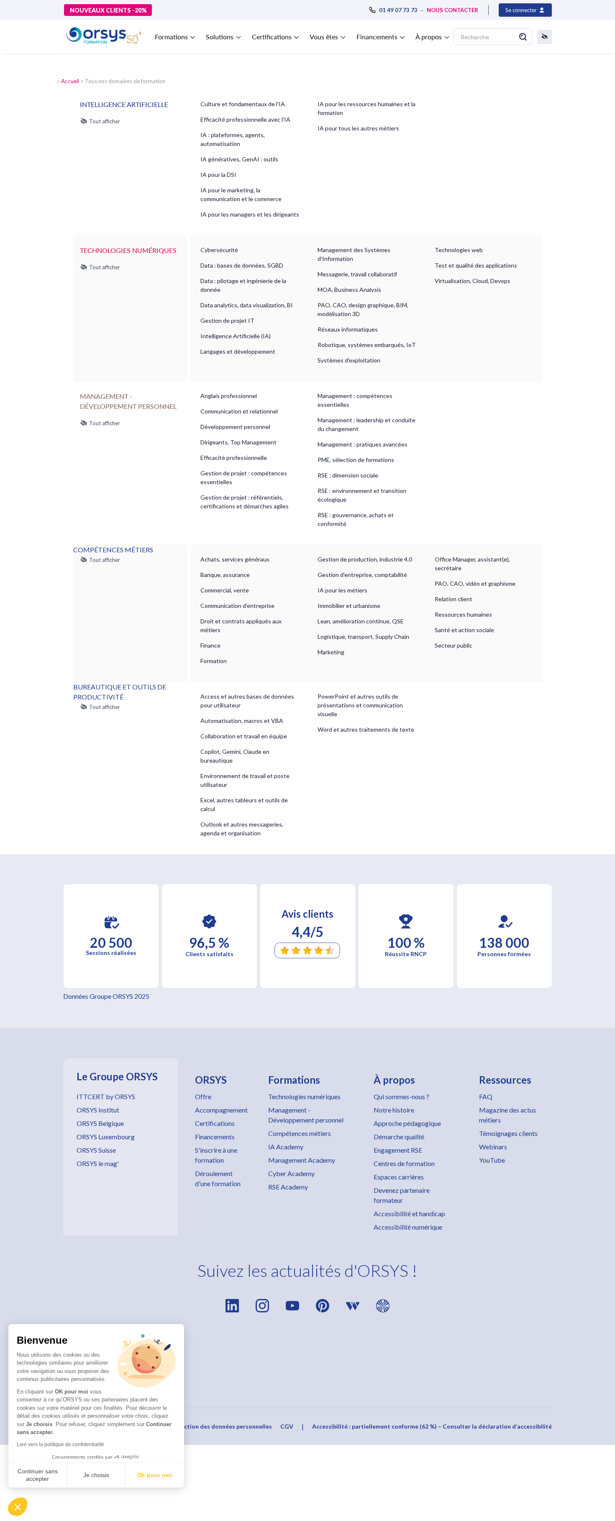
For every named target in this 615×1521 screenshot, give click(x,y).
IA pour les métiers (342, 590)
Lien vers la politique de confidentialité (60, 1444)
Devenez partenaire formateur (402, 1195)
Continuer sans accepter (38, 1475)
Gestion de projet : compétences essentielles (243, 477)
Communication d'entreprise (237, 605)
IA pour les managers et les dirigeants (249, 214)
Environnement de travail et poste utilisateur (245, 780)
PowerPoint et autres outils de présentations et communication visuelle (360, 705)
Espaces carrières (399, 1177)
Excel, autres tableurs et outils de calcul (244, 804)
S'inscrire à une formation (216, 1155)
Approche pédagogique (407, 1123)
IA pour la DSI (218, 174)
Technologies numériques (304, 1096)
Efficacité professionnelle (233, 457)
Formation (213, 660)
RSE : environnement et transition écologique (362, 495)
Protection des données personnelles (220, 1426)
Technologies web (459, 249)
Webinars (493, 1147)
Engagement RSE (398, 1150)
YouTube (492, 1160)
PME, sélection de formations (356, 459)
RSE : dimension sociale (348, 475)
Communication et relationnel (239, 411)
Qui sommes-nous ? (401, 1096)
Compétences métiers (299, 1133)
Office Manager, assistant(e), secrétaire (472, 564)
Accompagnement (221, 1110)
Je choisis (96, 1475)
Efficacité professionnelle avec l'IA (245, 119)
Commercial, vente (224, 590)
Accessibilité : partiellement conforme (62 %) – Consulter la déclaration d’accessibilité (432, 1426)
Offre (203, 1096)
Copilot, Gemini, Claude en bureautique (234, 756)
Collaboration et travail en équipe (243, 736)
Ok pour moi (154, 1475)
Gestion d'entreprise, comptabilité (362, 574)
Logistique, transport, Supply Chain (363, 636)
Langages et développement (237, 351)
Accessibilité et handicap (409, 1213)
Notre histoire (394, 1110)
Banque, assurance (225, 574)
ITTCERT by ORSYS (106, 1096)
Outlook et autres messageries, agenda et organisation (241, 829)
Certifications (215, 1123)
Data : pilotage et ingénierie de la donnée (243, 285)
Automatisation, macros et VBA (241, 720)
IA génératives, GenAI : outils (239, 159)
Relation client (453, 598)
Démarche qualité (399, 1137)
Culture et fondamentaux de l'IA (242, 103)
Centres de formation (404, 1163)
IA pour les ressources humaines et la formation (366, 108)
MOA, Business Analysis (349, 289)
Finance (210, 645)
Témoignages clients (508, 1133)
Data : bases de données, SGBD (241, 265)
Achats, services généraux (234, 559)
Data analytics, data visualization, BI (246, 305)
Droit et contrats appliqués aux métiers (241, 625)
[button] (18, 1507)
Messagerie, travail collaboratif (357, 274)
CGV (286, 1426)
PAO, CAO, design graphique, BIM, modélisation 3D (363, 309)
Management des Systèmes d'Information (354, 254)
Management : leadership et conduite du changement (366, 424)
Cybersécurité (219, 249)
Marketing (331, 652)
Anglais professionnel (228, 395)
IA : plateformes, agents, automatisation (232, 139)
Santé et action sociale (464, 629)
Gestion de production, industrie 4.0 (365, 559)
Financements (215, 1137)
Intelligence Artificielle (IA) (235, 335)
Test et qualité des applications (476, 265)
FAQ (485, 1096)
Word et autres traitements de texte (366, 729)
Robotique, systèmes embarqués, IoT (367, 344)
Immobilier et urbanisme (349, 605)
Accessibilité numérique (408, 1227)
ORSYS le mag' (98, 1163)
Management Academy (301, 1160)
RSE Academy (288, 1187)
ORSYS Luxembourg (106, 1137)
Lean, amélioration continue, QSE (361, 621)
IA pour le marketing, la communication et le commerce (241, 194)
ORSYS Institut (98, 1110)
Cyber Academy (291, 1173)
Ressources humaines (463, 614)
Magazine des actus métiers (507, 1115)
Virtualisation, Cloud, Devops (472, 280)
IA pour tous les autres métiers (358, 128)
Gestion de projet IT (227, 320)
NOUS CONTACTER (452, 10)
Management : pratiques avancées (362, 444)
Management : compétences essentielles (355, 400)
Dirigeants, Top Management (238, 442)
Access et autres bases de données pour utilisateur (247, 701)
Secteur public (453, 645)
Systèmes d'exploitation (349, 360)
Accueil (70, 81)
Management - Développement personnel (305, 1115)
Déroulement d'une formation (218, 1178)
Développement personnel (235, 426)
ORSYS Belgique (100, 1123)
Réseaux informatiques (348, 329)
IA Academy (285, 1147)
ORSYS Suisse (96, 1150)
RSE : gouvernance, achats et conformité (356, 519)
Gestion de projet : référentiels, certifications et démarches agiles (244, 502)
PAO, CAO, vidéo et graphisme (475, 583)
